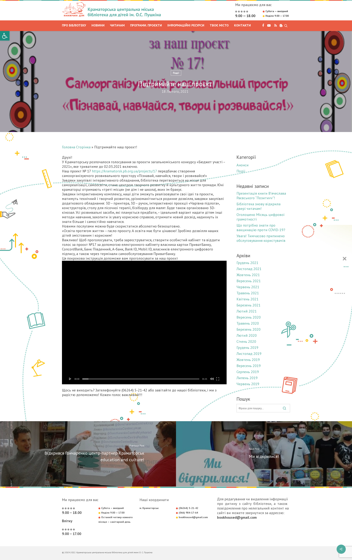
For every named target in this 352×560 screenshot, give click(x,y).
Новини (97, 25)
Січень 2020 (246, 341)
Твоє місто (219, 25)
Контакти (242, 25)
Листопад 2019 (248, 353)
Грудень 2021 (247, 263)
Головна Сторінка (76, 147)
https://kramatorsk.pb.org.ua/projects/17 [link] (124, 171)
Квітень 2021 (247, 299)
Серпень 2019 (247, 372)
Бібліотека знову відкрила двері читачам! (258, 206)
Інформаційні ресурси (185, 25)
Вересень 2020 (248, 317)
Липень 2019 (247, 378)
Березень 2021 (248, 305)
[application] (144, 322)
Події (176, 73)
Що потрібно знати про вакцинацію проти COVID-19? (260, 227)
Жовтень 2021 (248, 275)
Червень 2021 (247, 287)
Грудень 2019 (247, 347)
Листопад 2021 (248, 269)
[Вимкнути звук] (212, 379)
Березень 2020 (248, 329)
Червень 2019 (247, 384)
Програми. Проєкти (146, 25)
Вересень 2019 (248, 366)
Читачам (117, 25)
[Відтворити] (70, 379)
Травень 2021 (247, 293)
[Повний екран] (217, 379)
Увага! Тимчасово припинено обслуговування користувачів (260, 238)
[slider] (140, 379)
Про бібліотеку (74, 25)
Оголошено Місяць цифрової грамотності (260, 217)
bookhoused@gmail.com (237, 517)
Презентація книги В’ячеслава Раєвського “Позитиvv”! (261, 195)
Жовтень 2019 (248, 359)
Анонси (242, 165)
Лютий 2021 (246, 311)
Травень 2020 (247, 323)
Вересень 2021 (248, 281)
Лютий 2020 (246, 335)
